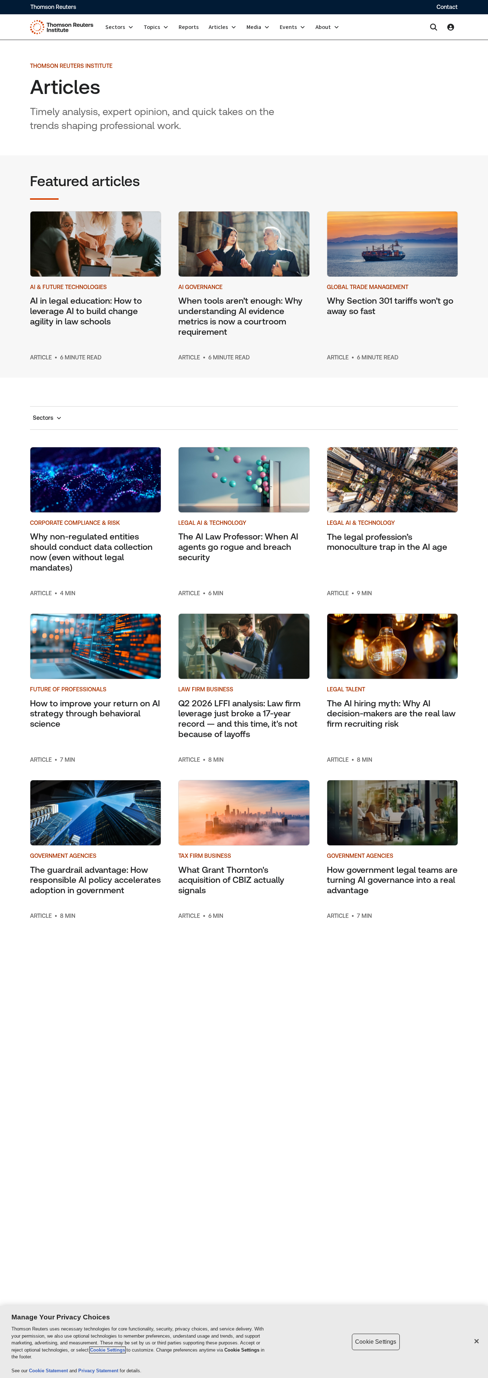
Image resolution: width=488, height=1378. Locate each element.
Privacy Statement (99, 1370)
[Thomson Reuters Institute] (61, 27)
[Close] (476, 1341)
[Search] (434, 27)
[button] (119, 27)
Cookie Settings (107, 1350)
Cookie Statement (49, 1370)
